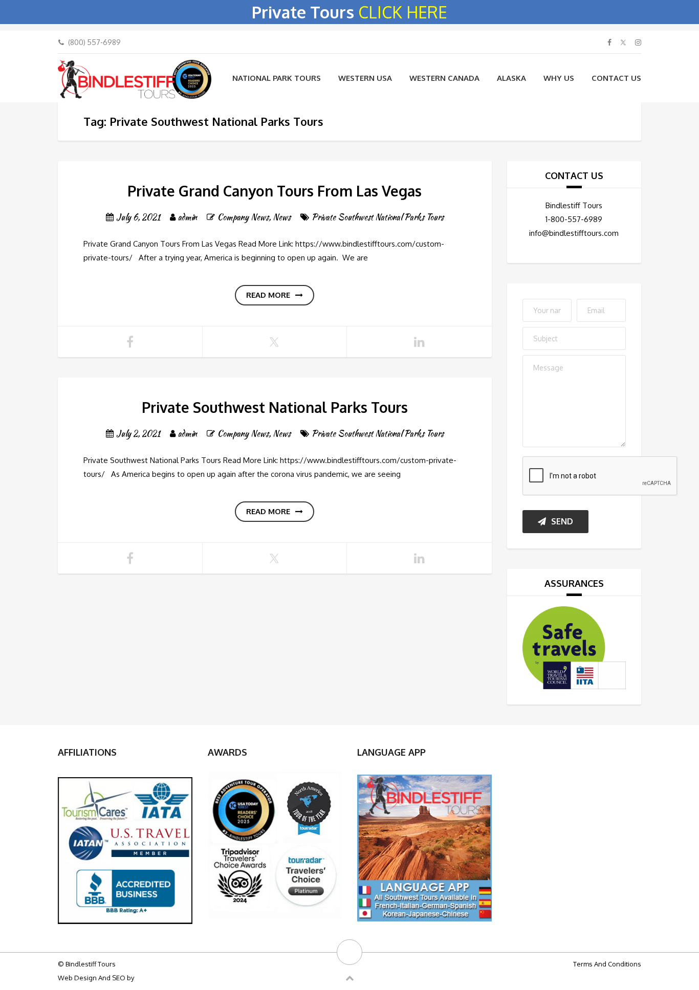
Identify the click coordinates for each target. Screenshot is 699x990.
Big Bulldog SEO (160, 978)
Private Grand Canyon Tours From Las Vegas (274, 191)
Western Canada (444, 78)
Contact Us (616, 78)
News (282, 217)
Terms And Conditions (607, 964)
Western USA (365, 78)
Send (562, 521)
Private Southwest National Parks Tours (378, 217)
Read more (268, 295)
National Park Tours (276, 78)
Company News (243, 217)
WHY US (558, 78)
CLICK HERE (402, 12)
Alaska (511, 78)
